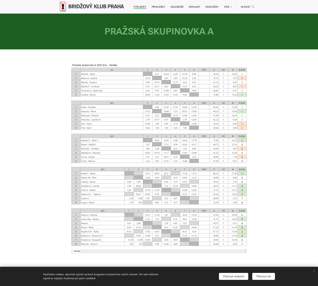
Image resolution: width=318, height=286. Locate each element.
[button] (247, 7)
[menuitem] (141, 7)
